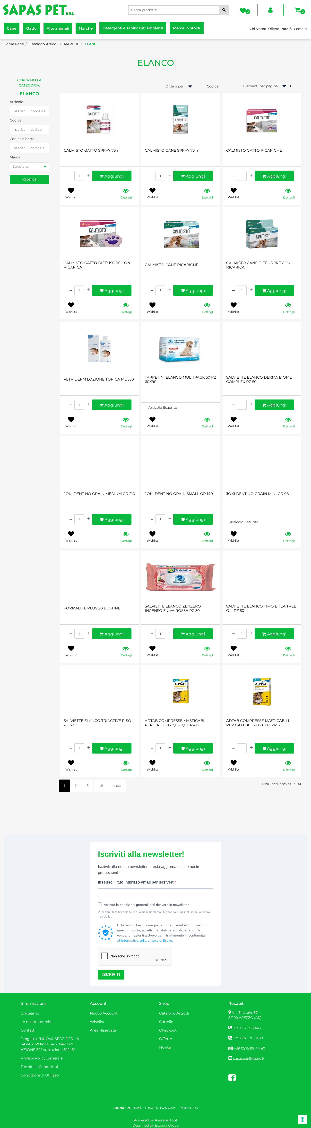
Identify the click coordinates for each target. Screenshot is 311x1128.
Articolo (16, 102)
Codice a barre (22, 139)
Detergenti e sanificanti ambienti (133, 28)
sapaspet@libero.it (249, 1058)
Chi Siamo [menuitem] (258, 29)
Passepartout (166, 1120)
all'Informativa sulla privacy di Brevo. (145, 940)
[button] (224, 10)
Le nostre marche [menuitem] (36, 1021)
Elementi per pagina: (260, 86)
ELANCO (155, 63)
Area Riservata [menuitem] (103, 1030)
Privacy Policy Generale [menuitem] (42, 1058)
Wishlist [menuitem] (97, 1021)
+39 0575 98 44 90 (249, 1048)
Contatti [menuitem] (300, 29)
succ (117, 785)
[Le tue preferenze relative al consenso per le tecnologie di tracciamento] (302, 1119)
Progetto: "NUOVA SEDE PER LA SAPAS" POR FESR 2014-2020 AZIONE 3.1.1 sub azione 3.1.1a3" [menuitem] (50, 1044)
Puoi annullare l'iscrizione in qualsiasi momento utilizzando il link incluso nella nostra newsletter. (154, 914)
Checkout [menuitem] (168, 1030)
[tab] (29, 167)
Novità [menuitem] (286, 29)
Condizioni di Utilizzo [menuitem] (40, 1075)
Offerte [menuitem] (273, 29)
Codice (15, 120)
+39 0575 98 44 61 (248, 1028)
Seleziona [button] (21, 166)
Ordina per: (174, 86)
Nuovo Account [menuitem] (104, 1013)
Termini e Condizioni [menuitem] (39, 1066)
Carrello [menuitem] (166, 1021)
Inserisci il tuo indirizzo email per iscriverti (136, 882)
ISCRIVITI (111, 974)
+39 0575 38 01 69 (248, 1038)
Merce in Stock (186, 28)
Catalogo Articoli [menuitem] (174, 1013)
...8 (101, 785)
